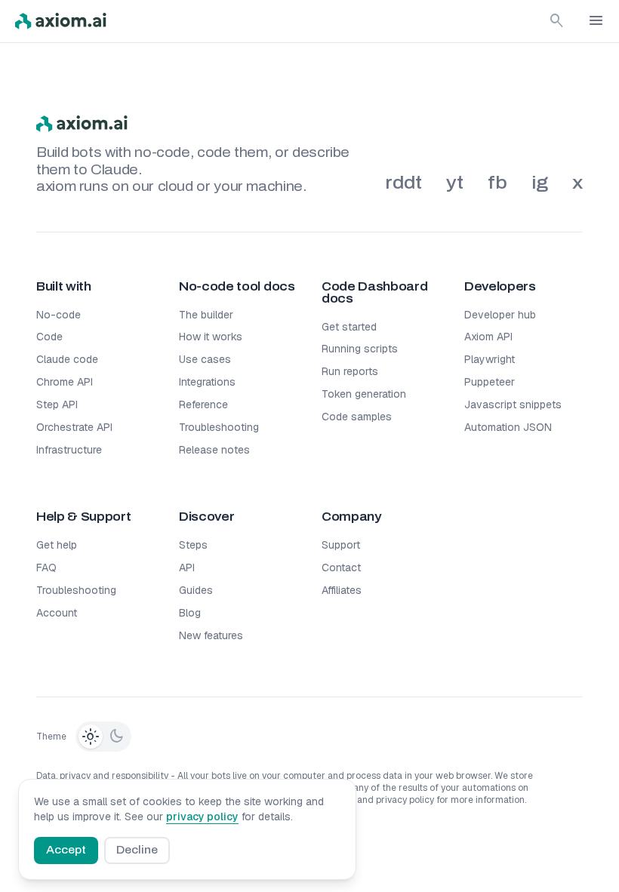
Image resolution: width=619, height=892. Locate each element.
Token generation (364, 394)
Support (341, 545)
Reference (203, 404)
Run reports (350, 371)
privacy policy (202, 816)
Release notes (214, 450)
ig (539, 182)
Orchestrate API (74, 427)
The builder (206, 314)
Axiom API (488, 336)
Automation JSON (508, 427)
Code (49, 336)
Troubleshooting (219, 427)
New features (211, 635)
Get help (56, 545)
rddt (403, 182)
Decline (137, 850)
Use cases (205, 359)
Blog (190, 613)
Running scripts (360, 348)
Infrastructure (69, 450)
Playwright (489, 359)
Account (56, 613)
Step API (57, 404)
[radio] (91, 736)
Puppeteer (489, 382)
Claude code (67, 359)
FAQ (46, 567)
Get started (349, 327)
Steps (193, 545)
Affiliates (342, 590)
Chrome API (64, 382)
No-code (58, 314)
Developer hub (500, 314)
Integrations (207, 382)
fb (497, 182)
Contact (341, 567)
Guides (196, 590)
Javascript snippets (513, 404)
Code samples (357, 416)
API (187, 567)
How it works (210, 336)
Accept (66, 850)
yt (454, 182)
